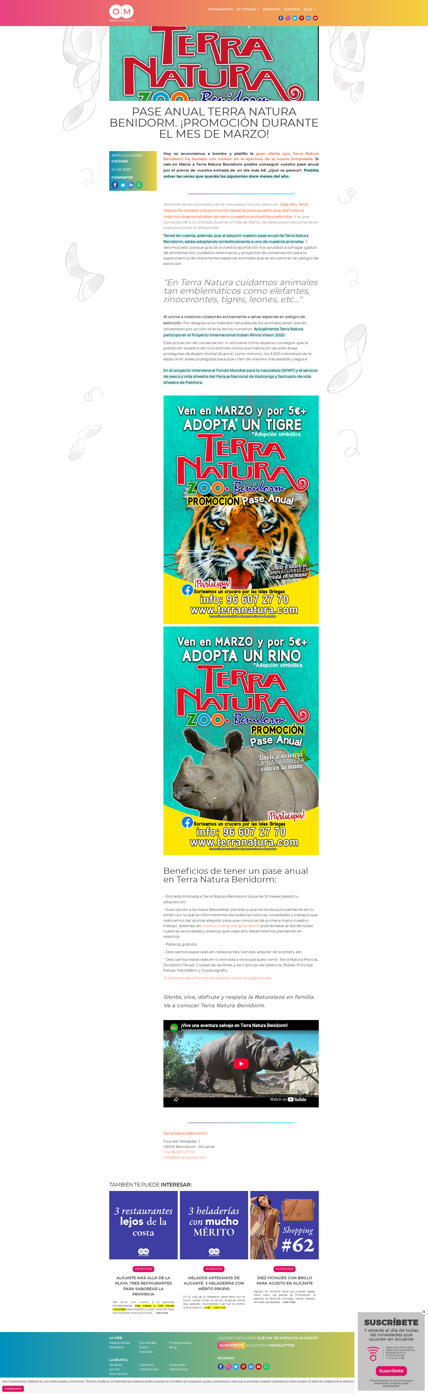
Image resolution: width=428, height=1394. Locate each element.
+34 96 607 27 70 (178, 1152)
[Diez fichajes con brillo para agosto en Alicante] (284, 1225)
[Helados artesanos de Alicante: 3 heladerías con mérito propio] (214, 1225)
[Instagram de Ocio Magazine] (287, 18)
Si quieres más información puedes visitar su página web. (217, 978)
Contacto (146, 1365)
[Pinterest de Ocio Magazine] (301, 18)
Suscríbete (231, 1345)
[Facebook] (280, 18)
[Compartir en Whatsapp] (139, 185)
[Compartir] (115, 185)
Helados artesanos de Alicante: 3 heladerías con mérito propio (214, 1283)
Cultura (119, 161)
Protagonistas (180, 1343)
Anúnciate (177, 1365)
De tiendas (246, 9)
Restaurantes (220, 9)
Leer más (162, 1313)
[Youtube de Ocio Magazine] (315, 18)
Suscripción (118, 1374)
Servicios (292, 9)
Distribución (149, 1369)
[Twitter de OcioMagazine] (294, 18)
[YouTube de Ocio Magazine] (258, 1365)
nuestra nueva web (220, 926)
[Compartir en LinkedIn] (131, 185)
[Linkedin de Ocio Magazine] (308, 18)
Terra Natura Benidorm (185, 1133)
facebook (251, 926)
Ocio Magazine (121, 13)
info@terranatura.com (184, 1157)
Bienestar (271, 9)
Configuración (13, 1388)
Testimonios (178, 1369)
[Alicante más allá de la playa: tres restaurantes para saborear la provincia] (143, 1225)
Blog (308, 9)
